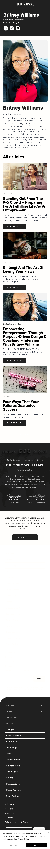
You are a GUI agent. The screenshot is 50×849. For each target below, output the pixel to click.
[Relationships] (41, 590)
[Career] (41, 559)
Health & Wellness (14, 583)
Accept (37, 845)
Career (9, 559)
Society (9, 602)
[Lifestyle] (41, 578)
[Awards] (41, 626)
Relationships (12, 590)
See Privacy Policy (21, 839)
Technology (11, 596)
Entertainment (13, 608)
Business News (13, 614)
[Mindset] (41, 571)
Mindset (9, 571)
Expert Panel (12, 620)
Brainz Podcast (13, 638)
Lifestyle (10, 577)
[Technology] (41, 596)
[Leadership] (41, 565)
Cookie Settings (13, 845)
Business (10, 553)
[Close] (46, 833)
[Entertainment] (41, 608)
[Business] (41, 553)
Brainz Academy (13, 632)
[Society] (41, 602)
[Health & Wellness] (41, 584)
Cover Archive (12, 644)
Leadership (11, 565)
